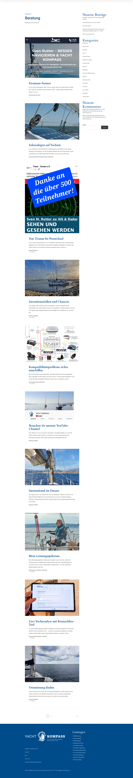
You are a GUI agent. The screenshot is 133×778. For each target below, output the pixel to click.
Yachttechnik (86, 96)
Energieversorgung (87, 59)
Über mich (27, 758)
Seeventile (85, 83)
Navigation (85, 70)
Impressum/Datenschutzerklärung (33, 762)
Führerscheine (86, 63)
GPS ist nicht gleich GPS (88, 34)
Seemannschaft (86, 80)
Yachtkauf (85, 93)
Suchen (84, 125)
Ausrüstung (85, 43)
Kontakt (27, 752)
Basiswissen (86, 46)
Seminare (85, 86)
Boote (84, 53)
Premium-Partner (87, 26)
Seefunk (85, 76)
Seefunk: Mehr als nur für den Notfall (91, 22)
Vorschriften (85, 90)
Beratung (85, 49)
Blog (26, 755)
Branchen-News (86, 56)
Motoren (85, 66)
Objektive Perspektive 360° (31, 748)
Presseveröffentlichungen (89, 73)
